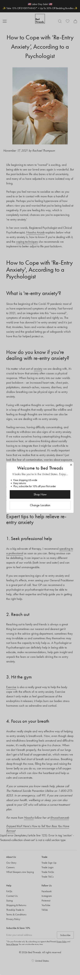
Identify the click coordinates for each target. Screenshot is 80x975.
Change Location (40, 505)
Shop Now (40, 494)
